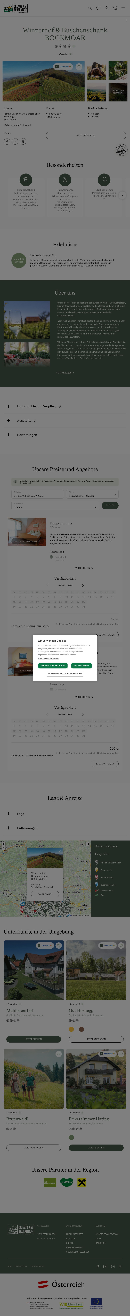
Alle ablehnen (81, 666)
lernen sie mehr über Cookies (48, 658)
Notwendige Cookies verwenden (65, 674)
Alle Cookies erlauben (53, 666)
